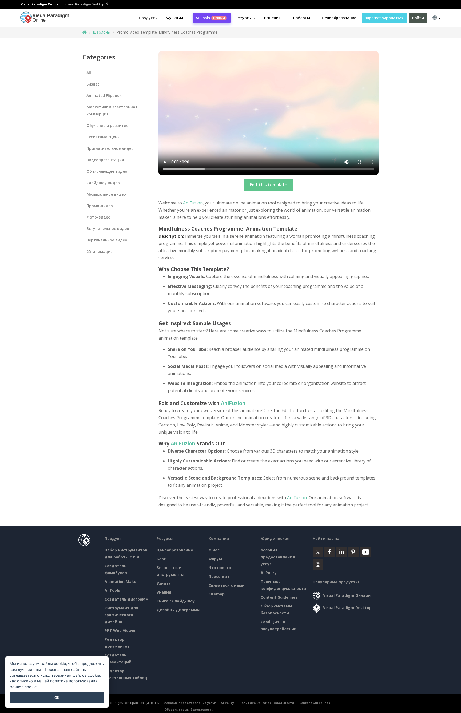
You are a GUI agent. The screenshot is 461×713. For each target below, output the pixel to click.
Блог (161, 558)
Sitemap (217, 594)
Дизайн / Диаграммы (178, 609)
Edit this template (268, 185)
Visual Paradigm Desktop (85, 4)
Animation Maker (121, 581)
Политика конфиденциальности (266, 703)
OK (56, 697)
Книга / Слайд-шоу (176, 600)
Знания (164, 592)
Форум (215, 558)
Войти (418, 17)
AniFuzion (193, 203)
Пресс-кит (219, 576)
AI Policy (269, 572)
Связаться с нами (227, 585)
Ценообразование (339, 17)
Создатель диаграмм (127, 599)
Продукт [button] (147, 17)
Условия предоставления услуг (278, 556)
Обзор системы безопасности (189, 709)
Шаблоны (101, 32)
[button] (176, 18)
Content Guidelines (279, 597)
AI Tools (210, 17)
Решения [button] (272, 17)
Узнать (164, 583)
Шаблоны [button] (301, 17)
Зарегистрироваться (384, 17)
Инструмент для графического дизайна (121, 614)
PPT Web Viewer (120, 630)
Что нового (220, 567)
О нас (214, 550)
